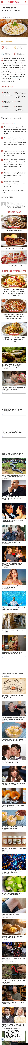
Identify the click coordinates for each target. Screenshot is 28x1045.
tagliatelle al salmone (7, 79)
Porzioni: (7, 53)
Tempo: (19, 47)
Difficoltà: (7, 47)
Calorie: (19, 53)
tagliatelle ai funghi (17, 76)
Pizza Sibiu (9, 197)
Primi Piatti (6, 41)
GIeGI (4, 17)
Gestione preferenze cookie (22, 1043)
